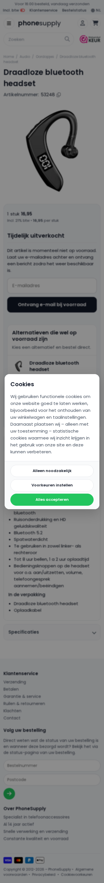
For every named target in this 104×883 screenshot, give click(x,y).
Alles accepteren (52, 499)
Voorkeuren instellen (52, 485)
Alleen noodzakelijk (52, 470)
